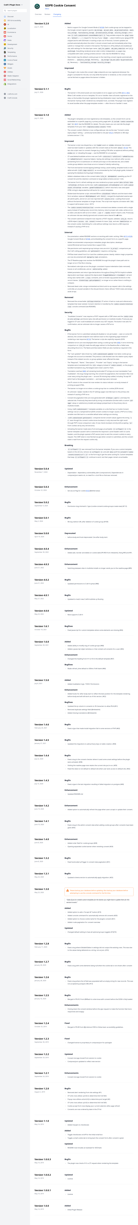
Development (12, 44)
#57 (76, 124)
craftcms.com (12, 94)
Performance (12, 56)
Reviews (47, 14)
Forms (10, 36)
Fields (10, 40)
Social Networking (14, 80)
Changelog (57, 14)
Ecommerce (12, 32)
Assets (10, 68)
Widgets (10, 64)
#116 (88, 339)
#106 (102, 27)
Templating (11, 52)
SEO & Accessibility (14, 20)
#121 (111, 133)
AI (8, 24)
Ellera (47, 9)
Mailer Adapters (13, 76)
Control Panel (12, 60)
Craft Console (12, 98)
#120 (130, 236)
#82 (84, 371)
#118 (125, 148)
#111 (124, 93)
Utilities (10, 72)
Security (10, 48)
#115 (126, 236)
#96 (118, 343)
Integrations (12, 84)
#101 (88, 491)
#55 (128, 93)
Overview (38, 14)
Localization (12, 28)
